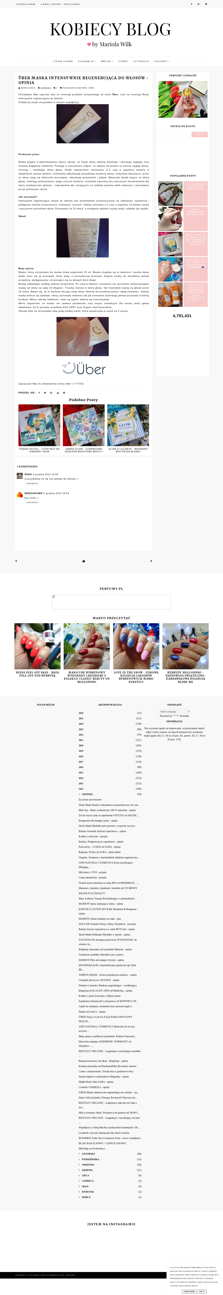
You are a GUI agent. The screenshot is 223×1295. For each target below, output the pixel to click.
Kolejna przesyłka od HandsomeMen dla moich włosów (108, 1066)
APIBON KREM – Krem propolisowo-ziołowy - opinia (108, 974)
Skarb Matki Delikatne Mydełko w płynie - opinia (104, 934)
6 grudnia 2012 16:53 (56, 493)
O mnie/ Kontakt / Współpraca (60, 4)
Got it (202, 1291)
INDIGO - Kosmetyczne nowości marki (195, 212)
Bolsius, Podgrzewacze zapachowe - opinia (101, 841)
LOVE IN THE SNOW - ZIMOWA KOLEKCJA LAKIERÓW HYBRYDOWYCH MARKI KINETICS (136, 677)
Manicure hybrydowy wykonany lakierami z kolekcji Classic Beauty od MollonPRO (87, 677)
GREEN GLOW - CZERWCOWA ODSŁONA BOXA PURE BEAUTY (84, 450)
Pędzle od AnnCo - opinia (92, 1011)
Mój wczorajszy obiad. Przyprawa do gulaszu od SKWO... (109, 1112)
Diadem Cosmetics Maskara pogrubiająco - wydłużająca (108, 985)
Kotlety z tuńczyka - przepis (93, 836)
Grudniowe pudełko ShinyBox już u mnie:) (101, 954)
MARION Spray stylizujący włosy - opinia (101, 903)
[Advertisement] (183, 343)
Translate (184, 716)
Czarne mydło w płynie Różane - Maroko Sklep (196, 186)
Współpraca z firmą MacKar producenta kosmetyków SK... (109, 1127)
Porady (123, 61)
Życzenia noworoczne (90, 799)
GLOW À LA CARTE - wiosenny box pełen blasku (128, 450)
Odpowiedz (32, 483)
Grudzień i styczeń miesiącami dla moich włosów (104, 1132)
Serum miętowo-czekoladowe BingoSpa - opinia (104, 1076)
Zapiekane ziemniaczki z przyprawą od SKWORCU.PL (108, 1001)
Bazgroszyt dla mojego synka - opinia (98, 820)
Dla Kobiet (161, 61)
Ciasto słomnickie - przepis (92, 877)
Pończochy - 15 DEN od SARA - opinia (99, 846)
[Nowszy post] (16, 561)
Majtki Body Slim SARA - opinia (96, 1081)
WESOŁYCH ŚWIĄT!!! (92, 893)
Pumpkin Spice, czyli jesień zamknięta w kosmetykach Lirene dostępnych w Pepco (195, 292)
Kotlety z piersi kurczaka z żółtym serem (99, 995)
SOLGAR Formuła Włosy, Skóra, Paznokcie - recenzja (107, 924)
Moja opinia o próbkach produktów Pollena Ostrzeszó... (107, 1036)
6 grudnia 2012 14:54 (45, 474)
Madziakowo (34, 493)
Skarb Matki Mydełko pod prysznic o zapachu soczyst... (107, 825)
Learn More (189, 1291)
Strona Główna (25, 4)
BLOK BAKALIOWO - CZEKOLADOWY (102, 1143)
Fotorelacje (141, 61)
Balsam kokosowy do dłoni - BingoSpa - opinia (103, 1061)
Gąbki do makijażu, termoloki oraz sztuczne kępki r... (106, 1006)
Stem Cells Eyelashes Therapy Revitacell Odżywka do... (108, 1097)
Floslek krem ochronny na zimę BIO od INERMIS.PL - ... (109, 882)
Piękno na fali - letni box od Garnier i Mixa (39, 450)
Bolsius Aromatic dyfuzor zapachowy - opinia (102, 831)
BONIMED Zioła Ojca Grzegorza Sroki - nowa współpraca (110, 1138)
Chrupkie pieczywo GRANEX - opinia (99, 980)
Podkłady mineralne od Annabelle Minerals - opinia (105, 949)
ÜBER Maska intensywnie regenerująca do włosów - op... (109, 1092)
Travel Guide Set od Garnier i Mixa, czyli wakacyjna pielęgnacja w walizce (196, 239)
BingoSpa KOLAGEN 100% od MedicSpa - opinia (105, 990)
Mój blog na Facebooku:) (92, 1148)
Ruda (28, 474)
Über (91, 88)
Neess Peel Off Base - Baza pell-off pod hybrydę (37, 674)
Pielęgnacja (86, 61)
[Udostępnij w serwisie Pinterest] (64, 393)
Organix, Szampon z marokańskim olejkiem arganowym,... (109, 857)
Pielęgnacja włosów (75, 88)
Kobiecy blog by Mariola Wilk (49, 1275)
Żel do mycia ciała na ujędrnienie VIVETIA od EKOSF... (108, 815)
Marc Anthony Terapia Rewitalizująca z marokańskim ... (108, 898)
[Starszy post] (151, 561)
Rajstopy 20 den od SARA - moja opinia (100, 852)
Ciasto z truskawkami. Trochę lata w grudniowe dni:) (106, 1071)
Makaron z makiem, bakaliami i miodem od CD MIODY (108, 888)
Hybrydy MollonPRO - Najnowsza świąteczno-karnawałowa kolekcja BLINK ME (186, 677)
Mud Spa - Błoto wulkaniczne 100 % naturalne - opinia (107, 810)
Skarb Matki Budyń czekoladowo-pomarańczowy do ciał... (109, 805)
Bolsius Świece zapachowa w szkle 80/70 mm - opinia (107, 929)
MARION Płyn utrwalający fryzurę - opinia (101, 960)
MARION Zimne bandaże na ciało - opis (100, 918)
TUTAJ (80, 383)
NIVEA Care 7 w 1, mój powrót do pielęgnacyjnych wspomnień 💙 (195, 264)
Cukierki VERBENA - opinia (94, 1087)
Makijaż (106, 61)
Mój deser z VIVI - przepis (92, 872)
